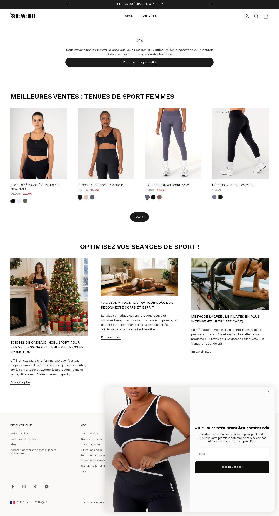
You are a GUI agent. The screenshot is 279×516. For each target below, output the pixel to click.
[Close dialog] (269, 392)
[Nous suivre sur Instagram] (24, 486)
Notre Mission (19, 433)
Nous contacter (90, 444)
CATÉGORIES (149, 15)
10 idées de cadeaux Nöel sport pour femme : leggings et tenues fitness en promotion (47, 347)
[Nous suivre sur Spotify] (46, 486)
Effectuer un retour (93, 460)
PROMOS (127, 15)
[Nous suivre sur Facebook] (12, 486)
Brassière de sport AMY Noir (100, 185)
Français (40, 502)
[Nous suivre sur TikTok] (35, 486)
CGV (83, 471)
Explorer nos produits (139, 62)
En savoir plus (20, 382)
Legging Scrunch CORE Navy (167, 185)
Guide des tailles (92, 439)
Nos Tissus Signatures (24, 439)
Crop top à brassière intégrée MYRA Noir (35, 186)
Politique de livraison (94, 455)
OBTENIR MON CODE (232, 467)
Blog (13, 444)
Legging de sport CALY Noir (233, 185)
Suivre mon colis (91, 449)
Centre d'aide (89, 433)
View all (140, 216)
